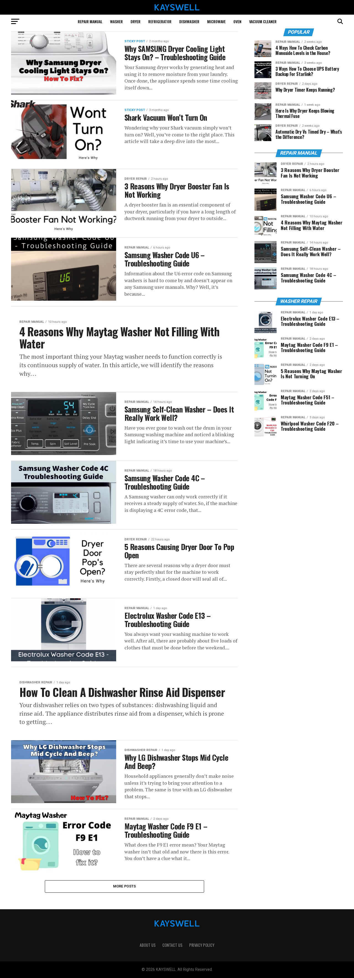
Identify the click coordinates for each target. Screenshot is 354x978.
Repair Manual (90, 21)
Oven (237, 21)
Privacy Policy (201, 945)
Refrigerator (159, 21)
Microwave (216, 21)
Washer (116, 21)
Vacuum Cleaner (263, 21)
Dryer (135, 21)
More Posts (124, 886)
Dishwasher (189, 21)
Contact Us (172, 945)
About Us (148, 945)
